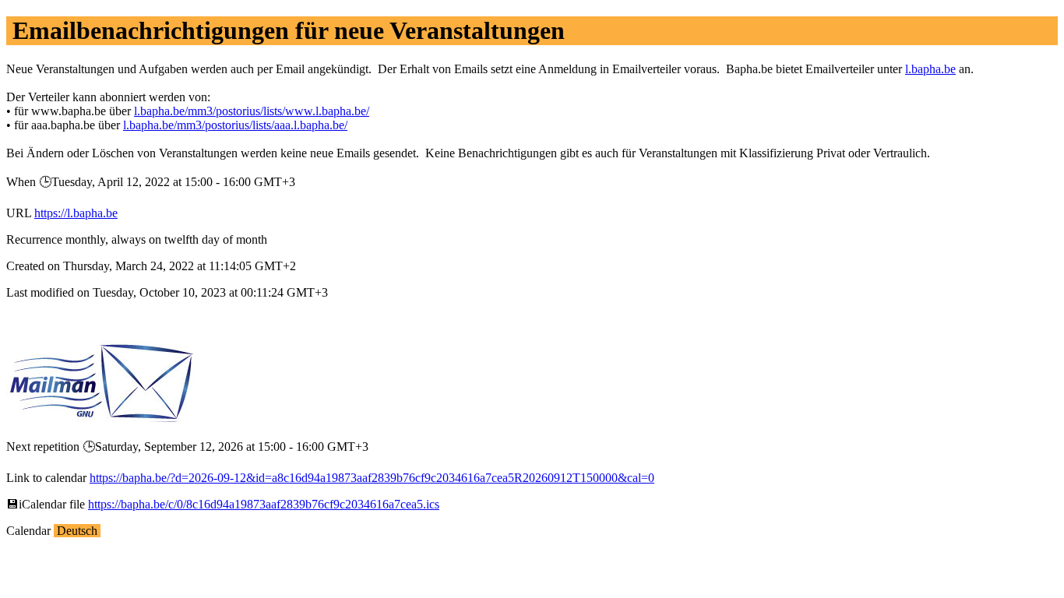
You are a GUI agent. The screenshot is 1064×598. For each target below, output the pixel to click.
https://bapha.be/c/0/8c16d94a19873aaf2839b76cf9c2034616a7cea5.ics (263, 504)
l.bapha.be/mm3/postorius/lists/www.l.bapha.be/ (251, 111)
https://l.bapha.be (76, 213)
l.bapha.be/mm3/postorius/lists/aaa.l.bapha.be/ (235, 125)
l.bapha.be (930, 69)
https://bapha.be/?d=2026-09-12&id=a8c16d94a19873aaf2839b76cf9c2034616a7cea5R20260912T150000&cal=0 (372, 477)
